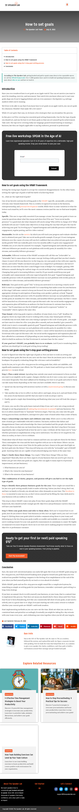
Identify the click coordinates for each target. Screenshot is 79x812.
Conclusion (9, 66)
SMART (45, 201)
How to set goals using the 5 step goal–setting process (24, 63)
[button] (67, 4)
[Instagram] (71, 789)
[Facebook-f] (56, 789)
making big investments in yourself (42, 409)
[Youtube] (76, 789)
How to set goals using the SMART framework (21, 60)
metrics (27, 234)
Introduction (9, 57)
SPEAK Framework (18, 78)
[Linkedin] (66, 789)
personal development (29, 206)
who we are (16, 80)
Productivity (9, 694)
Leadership (8, 751)
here (10, 370)
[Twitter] (61, 789)
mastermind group (56, 386)
